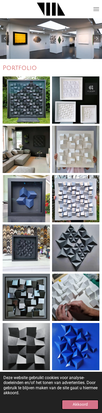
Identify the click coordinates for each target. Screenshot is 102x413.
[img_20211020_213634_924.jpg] (26, 198)
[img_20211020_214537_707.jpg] (26, 297)
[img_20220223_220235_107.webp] (75, 198)
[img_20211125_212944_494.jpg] (75, 248)
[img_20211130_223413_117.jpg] (75, 346)
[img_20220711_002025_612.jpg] (26, 248)
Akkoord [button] (80, 404)
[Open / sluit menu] (96, 9)
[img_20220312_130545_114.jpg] (75, 100)
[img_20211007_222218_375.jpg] (75, 149)
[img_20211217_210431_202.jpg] (75, 297)
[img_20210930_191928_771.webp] (26, 100)
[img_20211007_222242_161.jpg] (26, 149)
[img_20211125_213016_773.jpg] (26, 346)
